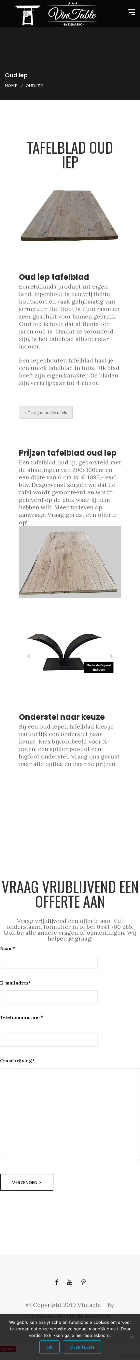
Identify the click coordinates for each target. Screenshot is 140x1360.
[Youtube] (70, 1282)
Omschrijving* (17, 1061)
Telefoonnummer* (21, 1017)
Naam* (8, 948)
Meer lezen (82, 1347)
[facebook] (57, 1282)
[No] (132, 1337)
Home (11, 85)
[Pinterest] (83, 1282)
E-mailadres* (15, 983)
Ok (49, 1347)
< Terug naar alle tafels (45, 412)
